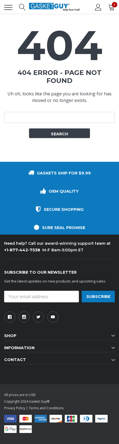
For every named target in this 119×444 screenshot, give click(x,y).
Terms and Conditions (46, 408)
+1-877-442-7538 (22, 249)
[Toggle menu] (8, 7)
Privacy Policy (14, 408)
